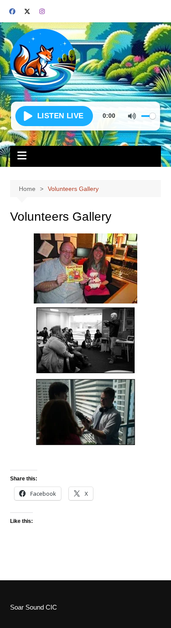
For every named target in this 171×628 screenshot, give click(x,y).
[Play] (54, 116)
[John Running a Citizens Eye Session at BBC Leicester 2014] (85, 340)
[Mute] (132, 116)
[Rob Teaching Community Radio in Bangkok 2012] (85, 412)
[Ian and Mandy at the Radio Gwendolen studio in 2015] (85, 268)
